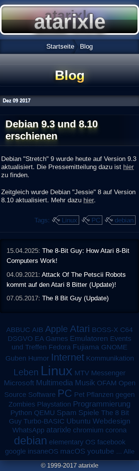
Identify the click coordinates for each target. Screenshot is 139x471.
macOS (72, 451)
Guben (15, 358)
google (15, 451)
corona (116, 430)
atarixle (58, 429)
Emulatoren (89, 338)
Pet (79, 394)
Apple (56, 329)
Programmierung (102, 404)
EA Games (51, 338)
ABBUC (18, 330)
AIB (37, 330)
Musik (85, 382)
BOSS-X (105, 330)
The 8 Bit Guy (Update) (75, 298)
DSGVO (20, 338)
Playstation (54, 404)
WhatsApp (28, 430)
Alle (129, 451)
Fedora (60, 347)
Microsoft (19, 383)
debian (124, 220)
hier (128, 167)
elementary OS (72, 442)
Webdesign (112, 421)
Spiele (88, 412)
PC (96, 220)
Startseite (60, 46)
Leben (26, 372)
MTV (82, 373)
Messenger (108, 373)
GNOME (114, 347)
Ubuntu (78, 421)
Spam (66, 412)
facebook (111, 442)
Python (21, 413)
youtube (100, 451)
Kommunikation (110, 358)
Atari (80, 328)
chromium (88, 430)
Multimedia (54, 382)
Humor (38, 358)
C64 (126, 330)
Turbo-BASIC (44, 421)
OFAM (107, 383)
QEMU (44, 413)
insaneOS (43, 451)
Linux (69, 220)
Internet (67, 357)
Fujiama (86, 347)
